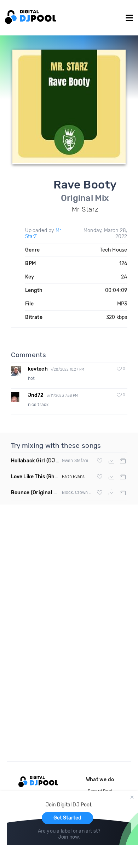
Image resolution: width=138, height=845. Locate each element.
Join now (68, 837)
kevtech (38, 369)
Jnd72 (36, 395)
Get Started (67, 818)
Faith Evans (73, 476)
